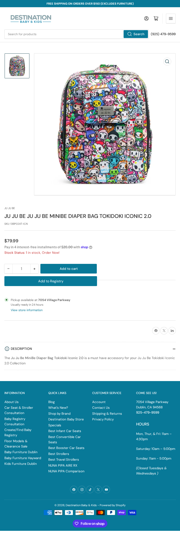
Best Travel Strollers (63, 459)
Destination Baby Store (66, 419)
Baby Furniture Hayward (22, 458)
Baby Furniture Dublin (21, 452)
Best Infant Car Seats (64, 431)
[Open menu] (171, 18)
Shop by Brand (59, 413)
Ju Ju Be (9, 208)
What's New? (58, 407)
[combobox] (76, 34)
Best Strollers (58, 454)
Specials (54, 425)
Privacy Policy (103, 419)
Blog (51, 402)
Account (99, 402)
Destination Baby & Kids (81, 505)
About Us (11, 402)
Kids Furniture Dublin (20, 464)
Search (138, 34)
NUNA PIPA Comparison (66, 471)
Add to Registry (50, 281)
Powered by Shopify (113, 505)
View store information (27, 310)
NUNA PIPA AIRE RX (62, 465)
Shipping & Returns (107, 413)
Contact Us (101, 407)
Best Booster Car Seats (66, 448)
